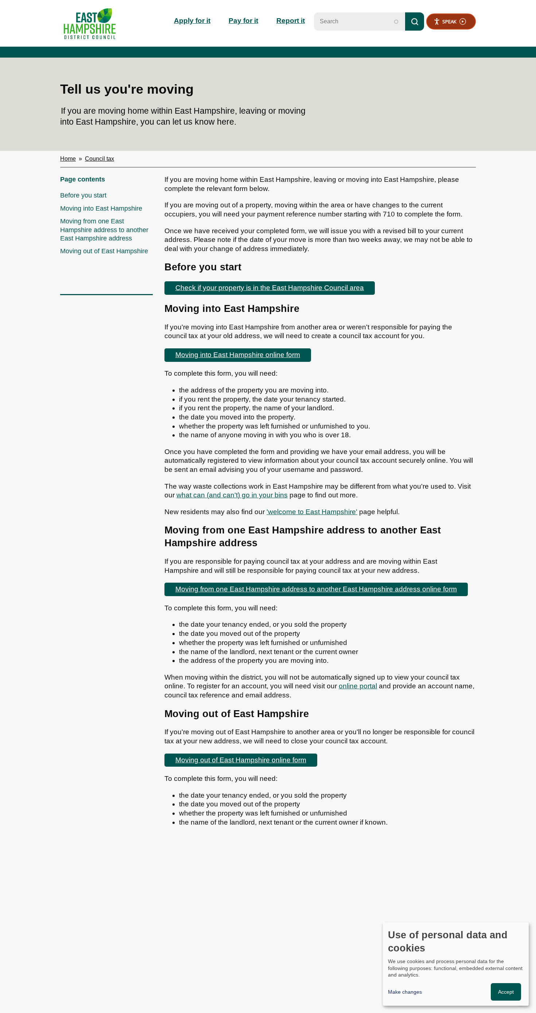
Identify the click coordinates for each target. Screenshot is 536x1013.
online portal (358, 686)
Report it (290, 20)
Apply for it (192, 20)
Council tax (99, 159)
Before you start (83, 195)
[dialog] (456, 964)
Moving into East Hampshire (101, 208)
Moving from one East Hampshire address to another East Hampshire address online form (316, 589)
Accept (506, 992)
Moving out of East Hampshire (104, 251)
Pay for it (243, 20)
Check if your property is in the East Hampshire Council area (269, 288)
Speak (449, 21)
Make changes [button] (405, 992)
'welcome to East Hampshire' (312, 512)
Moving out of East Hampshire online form (240, 760)
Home (68, 159)
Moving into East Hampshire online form (237, 355)
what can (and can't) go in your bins (232, 495)
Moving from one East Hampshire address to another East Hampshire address (104, 230)
